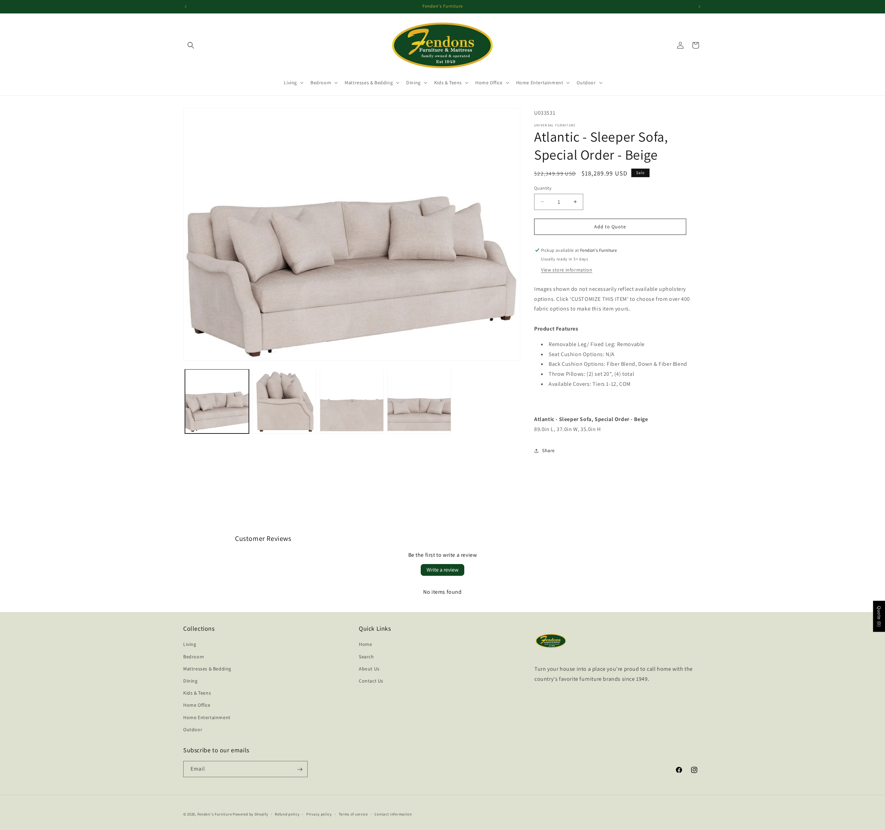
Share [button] (548, 450)
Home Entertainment (207, 717)
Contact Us (371, 681)
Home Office (197, 705)
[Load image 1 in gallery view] (217, 401)
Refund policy (287, 813)
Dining (190, 681)
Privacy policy (319, 813)
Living (189, 644)
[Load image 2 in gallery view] (284, 401)
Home (365, 644)
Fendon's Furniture (214, 814)
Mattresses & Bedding (207, 669)
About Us (369, 669)
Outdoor (192, 729)
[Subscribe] (299, 769)
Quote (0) (879, 616)
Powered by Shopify (250, 814)
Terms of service (353, 813)
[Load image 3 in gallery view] (352, 401)
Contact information (393, 813)
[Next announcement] (699, 6)
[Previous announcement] (185, 6)
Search (366, 656)
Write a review (442, 569)
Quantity (542, 188)
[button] (190, 45)
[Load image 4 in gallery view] (419, 401)
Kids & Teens (197, 693)
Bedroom (193, 656)
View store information (566, 270)
